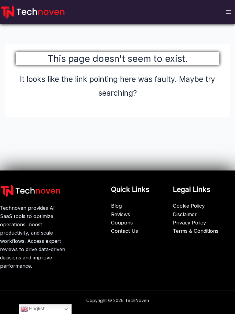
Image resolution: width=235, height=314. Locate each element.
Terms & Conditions (195, 231)
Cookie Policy (189, 206)
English (37, 308)
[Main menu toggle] (228, 12)
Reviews (120, 214)
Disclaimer (185, 214)
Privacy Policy (189, 223)
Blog (116, 206)
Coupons (122, 223)
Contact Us (124, 231)
